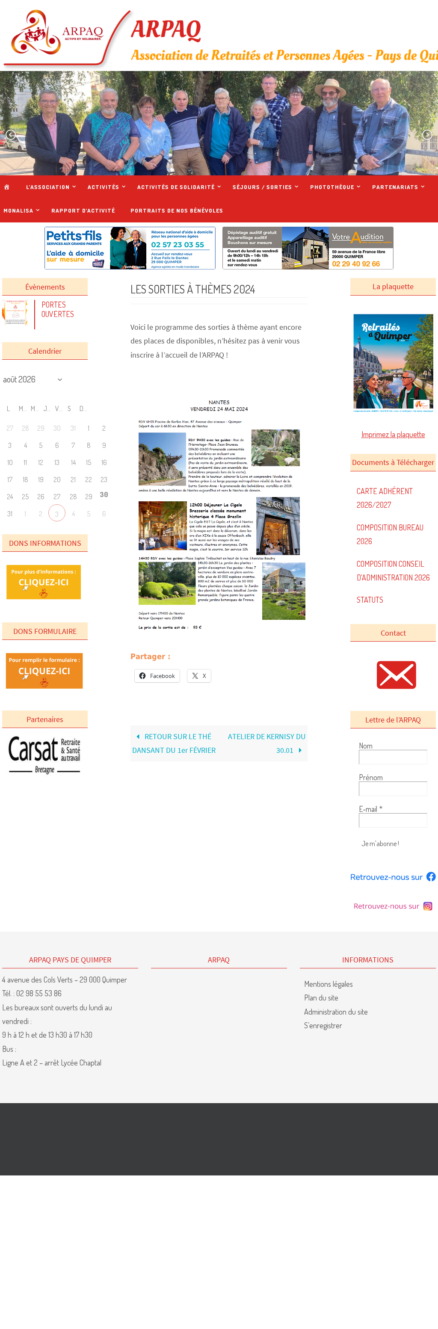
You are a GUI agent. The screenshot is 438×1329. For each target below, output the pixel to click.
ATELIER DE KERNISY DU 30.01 (267, 743)
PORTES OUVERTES (57, 309)
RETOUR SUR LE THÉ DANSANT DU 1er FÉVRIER (174, 743)
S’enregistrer (323, 1025)
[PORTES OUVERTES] (17, 322)
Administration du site (336, 1011)
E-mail (370, 809)
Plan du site (321, 997)
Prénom (371, 777)
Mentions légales (328, 984)
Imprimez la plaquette (393, 434)
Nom (366, 745)
